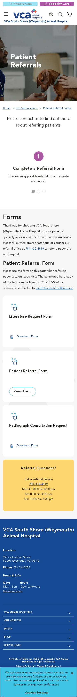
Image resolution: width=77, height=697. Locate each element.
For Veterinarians (26, 108)
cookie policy (33, 680)
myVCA (8, 629)
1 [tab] (33, 191)
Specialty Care (59, 3)
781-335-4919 (34, 248)
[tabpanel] (38, 167)
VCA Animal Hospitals (18, 612)
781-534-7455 (22, 567)
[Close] (72, 673)
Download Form (27, 336)
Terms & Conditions (48, 667)
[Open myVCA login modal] (52, 14)
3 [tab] (44, 191)
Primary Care (23, 3)
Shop (7, 637)
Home (6, 108)
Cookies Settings (36, 692)
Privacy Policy (25, 667)
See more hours (12, 591)
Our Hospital (12, 621)
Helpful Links (12, 645)
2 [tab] (38, 191)
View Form (23, 391)
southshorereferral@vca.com (54, 288)
